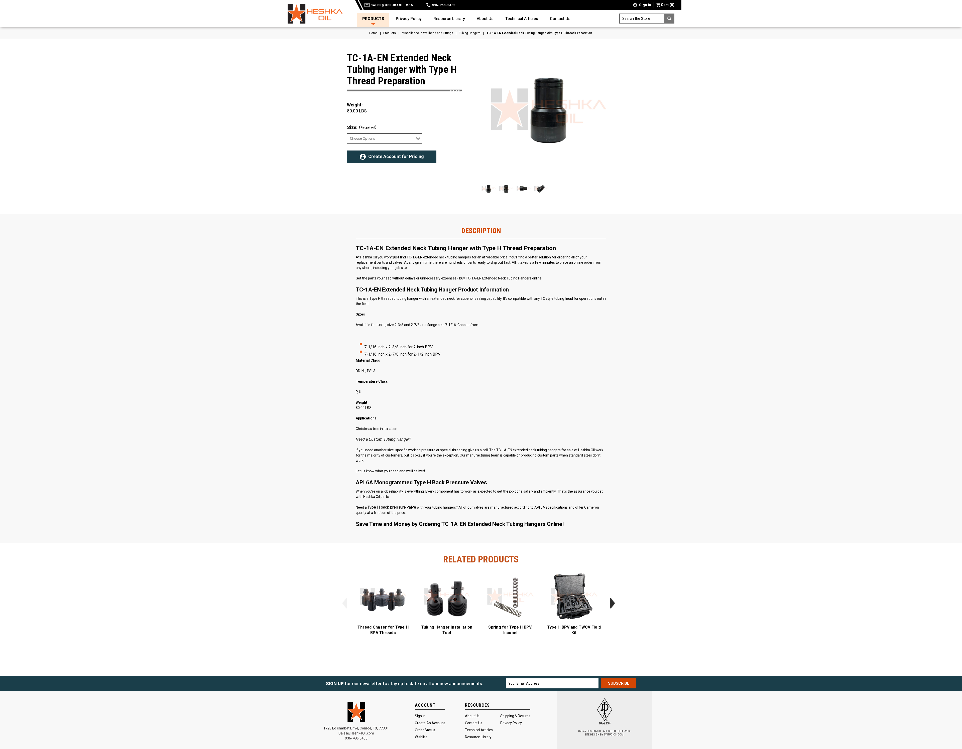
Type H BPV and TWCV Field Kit (574, 630)
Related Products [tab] (481, 559)
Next (612, 603)
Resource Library (449, 18)
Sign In (420, 716)
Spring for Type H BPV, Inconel (510, 630)
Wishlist (421, 737)
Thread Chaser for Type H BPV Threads (383, 630)
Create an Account (430, 723)
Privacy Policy (409, 18)
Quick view (383, 596)
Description (481, 231)
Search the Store (636, 18)
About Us (485, 18)
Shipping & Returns (515, 716)
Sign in (644, 5)
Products (373, 18)
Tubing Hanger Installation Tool (446, 630)
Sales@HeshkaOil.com (356, 733)
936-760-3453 (443, 5)
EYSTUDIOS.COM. (614, 734)
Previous (344, 603)
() (667, 5)
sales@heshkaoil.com (392, 5)
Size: (362, 127)
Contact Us (560, 18)
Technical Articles (521, 18)
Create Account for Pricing (396, 156)
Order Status (425, 730)
